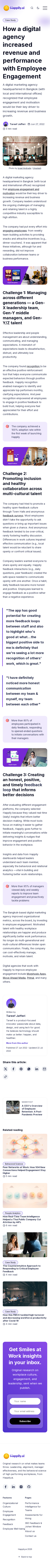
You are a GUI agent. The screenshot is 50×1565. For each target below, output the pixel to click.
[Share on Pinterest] (21, 1069)
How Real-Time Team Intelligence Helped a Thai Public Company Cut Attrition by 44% (22, 1219)
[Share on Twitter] (5, 1069)
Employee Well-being (14, 1528)
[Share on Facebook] (13, 1069)
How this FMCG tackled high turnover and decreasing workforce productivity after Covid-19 (25, 1318)
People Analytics (12, 1213)
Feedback (8, 1524)
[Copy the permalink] (5, 1077)
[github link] (29, 1487)
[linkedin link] (13, 1487)
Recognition (9, 1519)
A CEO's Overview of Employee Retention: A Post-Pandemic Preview (32, 1110)
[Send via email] (44, 1069)
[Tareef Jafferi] (6, 124)
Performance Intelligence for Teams (33, 1507)
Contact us (30, 1536)
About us (30, 1531)
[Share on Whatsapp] (29, 1069)
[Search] (32, 8)
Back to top (26, 1557)
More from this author (17, 1043)
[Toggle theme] (38, 8)
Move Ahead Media (14, 977)
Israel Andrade (24, 168)
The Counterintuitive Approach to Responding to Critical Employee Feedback (22, 1268)
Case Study (10, 20)
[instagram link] (21, 1487)
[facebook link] (5, 1487)
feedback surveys (13, 515)
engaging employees (15, 230)
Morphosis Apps (36, 973)
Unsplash (37, 168)
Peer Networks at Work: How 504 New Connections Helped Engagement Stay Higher (24, 1170)
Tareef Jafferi (17, 124)
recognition (33, 366)
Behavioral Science (14, 1164)
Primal (30, 977)
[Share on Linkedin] (36, 1069)
